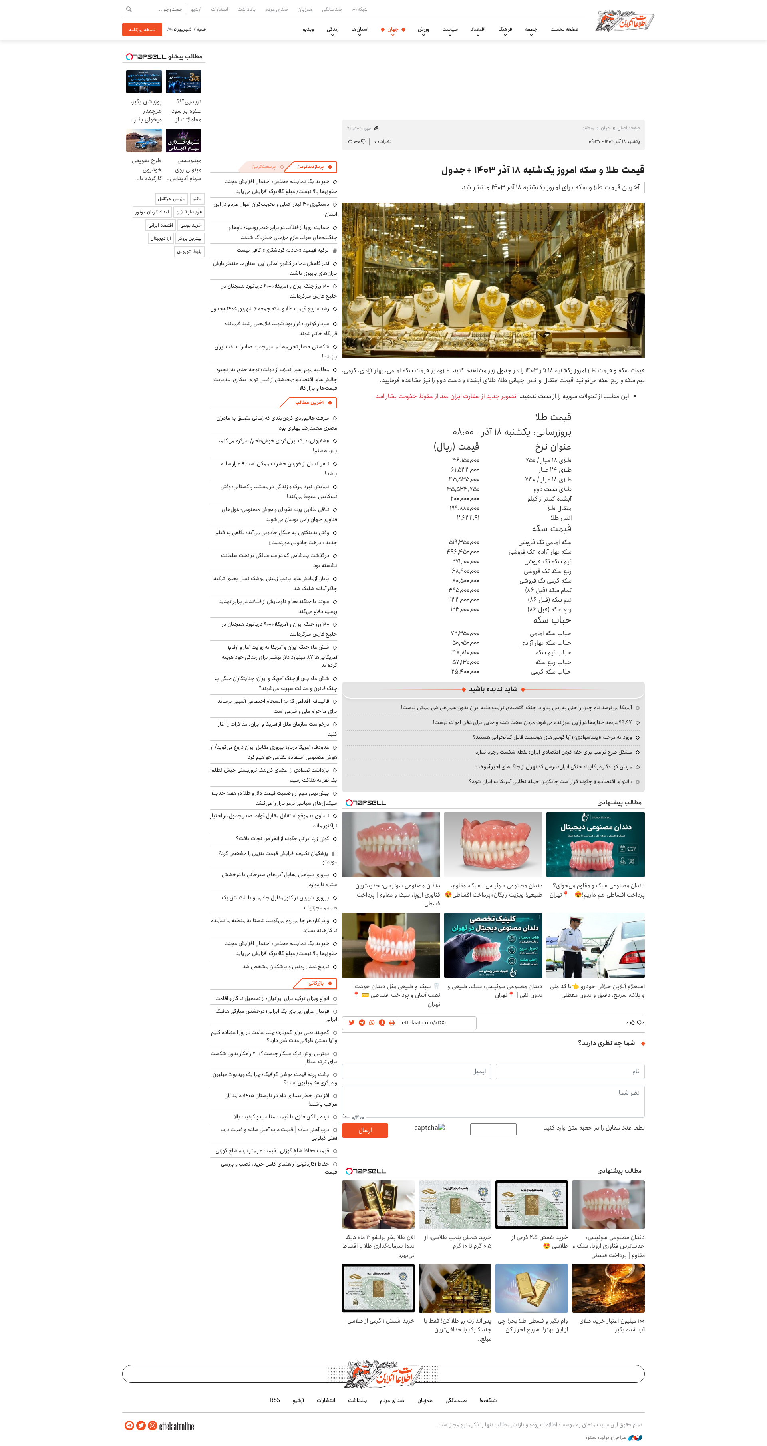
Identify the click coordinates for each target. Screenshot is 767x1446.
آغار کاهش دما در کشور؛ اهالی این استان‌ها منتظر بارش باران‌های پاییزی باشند (275, 268)
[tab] (314, 167)
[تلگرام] (129, 1426)
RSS (275, 1400)
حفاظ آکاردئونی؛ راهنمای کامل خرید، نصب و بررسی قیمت (279, 1168)
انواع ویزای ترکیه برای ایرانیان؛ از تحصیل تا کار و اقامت (272, 998)
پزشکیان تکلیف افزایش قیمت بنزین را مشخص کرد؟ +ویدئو (277, 857)
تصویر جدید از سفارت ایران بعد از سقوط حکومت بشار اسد (445, 396)
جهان (393, 29)
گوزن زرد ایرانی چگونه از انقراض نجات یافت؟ (282, 838)
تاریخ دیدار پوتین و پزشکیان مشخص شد (285, 966)
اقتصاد (478, 29)
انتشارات (219, 9)
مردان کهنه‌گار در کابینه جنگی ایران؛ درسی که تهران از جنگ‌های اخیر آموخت (553, 766)
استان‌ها (360, 29)
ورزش (423, 29)
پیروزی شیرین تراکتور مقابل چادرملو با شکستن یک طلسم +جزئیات (279, 902)
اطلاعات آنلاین (625, 20)
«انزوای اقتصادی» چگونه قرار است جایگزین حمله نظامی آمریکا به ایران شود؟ (550, 781)
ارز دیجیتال (161, 238)
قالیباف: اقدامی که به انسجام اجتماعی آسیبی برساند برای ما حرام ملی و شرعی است (277, 706)
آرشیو (196, 9)
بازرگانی (316, 983)
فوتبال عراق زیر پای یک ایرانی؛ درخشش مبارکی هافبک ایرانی (276, 1015)
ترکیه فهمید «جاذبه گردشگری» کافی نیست (283, 250)
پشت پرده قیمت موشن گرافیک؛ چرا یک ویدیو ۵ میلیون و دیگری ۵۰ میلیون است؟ (275, 1078)
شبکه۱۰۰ (360, 9)
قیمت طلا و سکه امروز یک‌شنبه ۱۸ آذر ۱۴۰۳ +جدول (543, 170)
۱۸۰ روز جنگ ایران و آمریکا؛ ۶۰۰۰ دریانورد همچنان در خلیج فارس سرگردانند (279, 291)
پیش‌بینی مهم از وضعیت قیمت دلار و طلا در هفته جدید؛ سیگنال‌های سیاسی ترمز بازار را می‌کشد (274, 798)
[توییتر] (141, 1426)
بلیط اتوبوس (189, 251)
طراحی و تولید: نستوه (606, 1437)
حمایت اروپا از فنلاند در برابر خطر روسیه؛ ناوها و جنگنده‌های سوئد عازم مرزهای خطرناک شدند (283, 232)
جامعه (531, 29)
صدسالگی (332, 9)
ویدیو (308, 29)
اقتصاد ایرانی (160, 225)
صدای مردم (276, 9)
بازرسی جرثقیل (171, 199)
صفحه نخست (564, 29)
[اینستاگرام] (152, 1426)
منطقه (588, 128)
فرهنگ (505, 29)
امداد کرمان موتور (152, 212)
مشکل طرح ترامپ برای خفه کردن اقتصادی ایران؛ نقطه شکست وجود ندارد (553, 752)
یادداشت (247, 9)
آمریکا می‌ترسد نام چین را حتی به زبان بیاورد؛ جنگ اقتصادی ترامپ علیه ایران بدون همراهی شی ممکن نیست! (516, 707)
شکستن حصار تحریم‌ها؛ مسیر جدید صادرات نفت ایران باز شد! (276, 351)
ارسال (365, 1130)
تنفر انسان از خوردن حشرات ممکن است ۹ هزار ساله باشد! (279, 468)
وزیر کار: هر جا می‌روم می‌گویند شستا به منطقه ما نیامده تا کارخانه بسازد (274, 925)
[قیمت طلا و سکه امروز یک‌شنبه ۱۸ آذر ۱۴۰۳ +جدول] (493, 280)
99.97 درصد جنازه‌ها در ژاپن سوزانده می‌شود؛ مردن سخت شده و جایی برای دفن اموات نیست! (532, 722)
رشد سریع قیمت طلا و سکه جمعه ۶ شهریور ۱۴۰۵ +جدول (269, 308)
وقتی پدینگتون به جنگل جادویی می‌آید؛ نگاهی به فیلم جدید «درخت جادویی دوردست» (276, 537)
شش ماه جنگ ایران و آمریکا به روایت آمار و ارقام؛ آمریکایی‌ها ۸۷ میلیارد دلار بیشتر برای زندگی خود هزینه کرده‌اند (279, 656)
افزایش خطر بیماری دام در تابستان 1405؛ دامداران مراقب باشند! (280, 1099)
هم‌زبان (305, 9)
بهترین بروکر (190, 238)
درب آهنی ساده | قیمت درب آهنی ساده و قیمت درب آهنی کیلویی (279, 1133)
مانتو (197, 199)
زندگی (333, 29)
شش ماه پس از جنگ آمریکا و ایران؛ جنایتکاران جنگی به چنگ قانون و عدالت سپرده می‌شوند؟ (275, 683)
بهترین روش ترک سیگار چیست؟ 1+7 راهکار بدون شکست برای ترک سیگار (274, 1057)
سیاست (450, 29)
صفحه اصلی (628, 128)
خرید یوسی (191, 225)
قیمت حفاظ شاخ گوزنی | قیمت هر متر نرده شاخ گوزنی (272, 1150)
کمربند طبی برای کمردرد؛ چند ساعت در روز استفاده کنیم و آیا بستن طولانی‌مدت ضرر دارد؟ (274, 1036)
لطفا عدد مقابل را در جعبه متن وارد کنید (594, 1128)
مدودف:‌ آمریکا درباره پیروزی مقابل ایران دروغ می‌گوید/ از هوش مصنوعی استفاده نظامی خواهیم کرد (274, 752)
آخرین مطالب (309, 402)
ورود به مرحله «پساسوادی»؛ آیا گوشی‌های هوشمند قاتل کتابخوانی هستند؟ (552, 737)
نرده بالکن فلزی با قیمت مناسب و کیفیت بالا (281, 1116)
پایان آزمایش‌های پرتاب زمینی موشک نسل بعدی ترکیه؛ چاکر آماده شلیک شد (275, 583)
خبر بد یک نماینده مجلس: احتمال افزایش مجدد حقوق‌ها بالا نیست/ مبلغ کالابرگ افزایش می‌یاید (281, 186)
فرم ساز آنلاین (189, 212)
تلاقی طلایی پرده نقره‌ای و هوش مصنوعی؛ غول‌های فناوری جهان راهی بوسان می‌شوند (279, 514)
